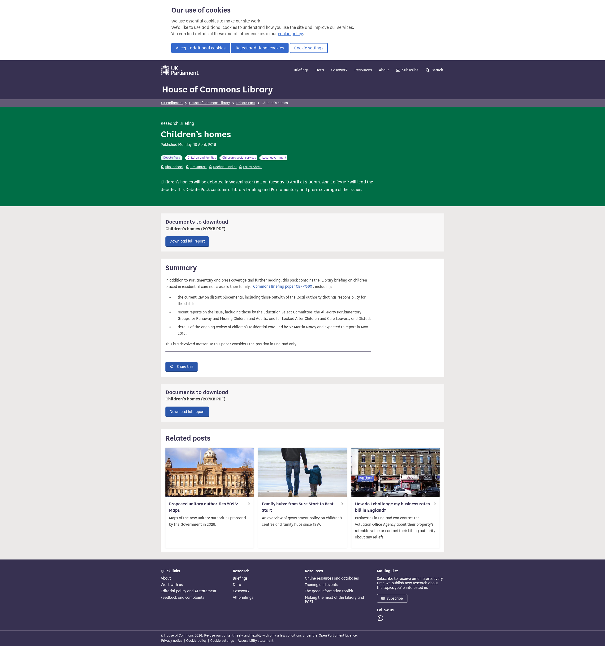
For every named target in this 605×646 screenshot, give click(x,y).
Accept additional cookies (200, 48)
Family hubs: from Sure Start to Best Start (297, 507)
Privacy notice (171, 641)
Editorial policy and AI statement (188, 591)
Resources (363, 70)
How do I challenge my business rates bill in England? (392, 507)
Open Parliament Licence (338, 635)
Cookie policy (196, 641)
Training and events (321, 585)
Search (437, 70)
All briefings (243, 597)
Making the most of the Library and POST (334, 599)
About (384, 70)
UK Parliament (172, 103)
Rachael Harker (225, 167)
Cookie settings (308, 48)
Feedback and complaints (182, 597)
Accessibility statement (255, 641)
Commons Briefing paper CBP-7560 (282, 286)
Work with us (172, 585)
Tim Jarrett (198, 167)
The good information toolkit (329, 591)
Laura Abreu (252, 167)
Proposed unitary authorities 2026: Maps (203, 507)
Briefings (301, 70)
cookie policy (290, 33)
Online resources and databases (332, 578)
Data (319, 70)
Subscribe (410, 70)
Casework (339, 70)
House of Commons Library (217, 89)
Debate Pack (245, 103)
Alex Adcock (174, 167)
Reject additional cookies (260, 48)
